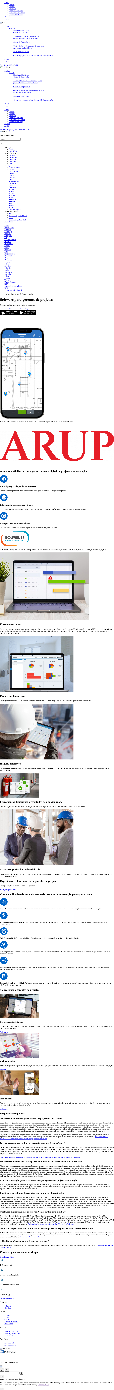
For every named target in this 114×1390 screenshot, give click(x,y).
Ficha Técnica (9, 1335)
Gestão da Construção (27, 35)
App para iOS (9, 1343)
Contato (11, 5)
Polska (11, 191)
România (12, 193)
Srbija (11, 197)
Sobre (6, 3)
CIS (10, 163)
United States (13, 151)
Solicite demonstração (21, 309)
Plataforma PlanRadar (21, 30)
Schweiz (12, 195)
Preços (6, 61)
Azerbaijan (13, 157)
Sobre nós (12, 9)
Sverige (11, 205)
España (11, 173)
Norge (11, 185)
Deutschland (13, 171)
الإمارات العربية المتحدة (17, 220)
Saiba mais (4, 1032)
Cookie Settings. (43, 1385)
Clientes (7, 59)
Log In (13, 65)
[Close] (24, 1379)
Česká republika (14, 167)
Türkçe (11, 207)
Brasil (11, 149)
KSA (11, 213)
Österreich (12, 187)
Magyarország (14, 181)
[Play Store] (27, 315)
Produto (7, 26)
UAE (11, 218)
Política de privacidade (12, 1333)
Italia (10, 179)
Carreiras (12, 7)
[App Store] (9, 315)
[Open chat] (2, 1376)
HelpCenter (8, 1324)
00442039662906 (22, 130)
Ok (2, 1389)
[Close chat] (7, 1370)
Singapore (12, 161)
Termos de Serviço (11, 1331)
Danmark (12, 169)
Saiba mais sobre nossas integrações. (32, 1237)
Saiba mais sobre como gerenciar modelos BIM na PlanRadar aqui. (51, 1224)
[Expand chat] (2, 1370)
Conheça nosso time (16, 11)
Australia (12, 155)
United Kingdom (15, 209)
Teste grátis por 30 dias (8, 890)
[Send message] (21, 1373)
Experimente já (5, 65)
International (8, 222)
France (11, 175)
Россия (11, 189)
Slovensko (12, 199)
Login (6, 19)
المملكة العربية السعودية (18, 216)
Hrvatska (12, 177)
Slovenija (12, 201)
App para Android (10, 1345)
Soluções (12, 28)
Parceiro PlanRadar (15, 15)
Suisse (11, 203)
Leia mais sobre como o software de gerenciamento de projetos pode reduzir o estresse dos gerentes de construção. (40, 1157)
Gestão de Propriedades (28, 45)
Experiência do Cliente (17, 13)
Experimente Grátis (7, 309)
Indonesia (12, 159)
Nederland (12, 183)
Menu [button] (18, 65)
